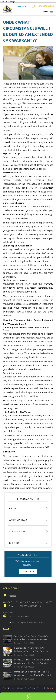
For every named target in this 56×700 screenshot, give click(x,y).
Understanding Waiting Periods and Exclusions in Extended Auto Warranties (31, 649)
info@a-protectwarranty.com (31, 622)
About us (14, 508)
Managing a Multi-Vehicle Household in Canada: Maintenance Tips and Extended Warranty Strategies (32, 673)
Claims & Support (19, 531)
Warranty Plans (18, 520)
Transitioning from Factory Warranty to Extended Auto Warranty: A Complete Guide (31, 638)
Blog (6, 628)
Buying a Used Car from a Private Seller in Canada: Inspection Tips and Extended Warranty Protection (32, 661)
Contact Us (28, 571)
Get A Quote (16, 543)
